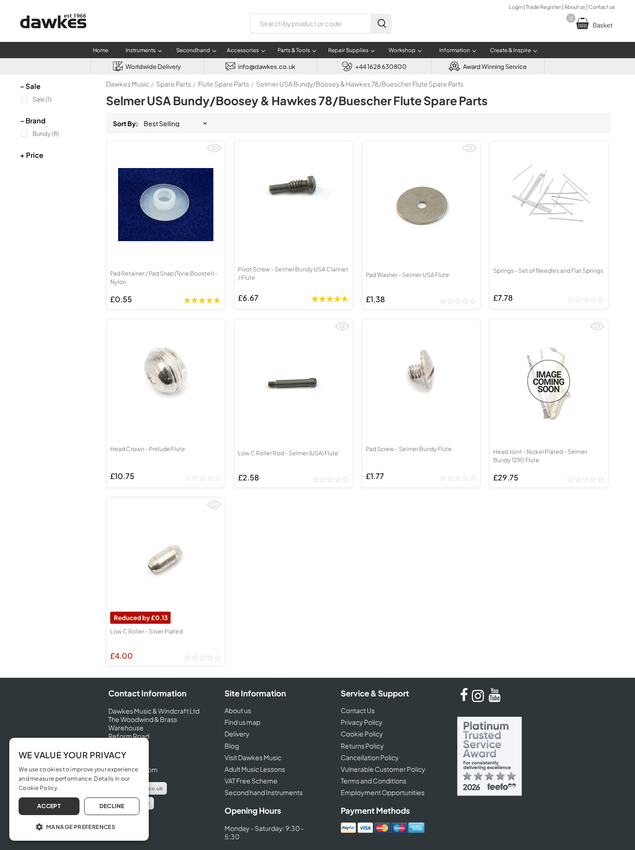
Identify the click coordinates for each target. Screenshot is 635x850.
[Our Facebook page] (464, 699)
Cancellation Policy (370, 757)
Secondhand (193, 50)
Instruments (141, 50)
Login (516, 7)
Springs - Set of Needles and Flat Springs (548, 270)
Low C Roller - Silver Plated (146, 631)
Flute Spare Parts (223, 84)
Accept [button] (49, 806)
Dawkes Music (127, 84)
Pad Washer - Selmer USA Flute (407, 274)
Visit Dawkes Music (253, 757)
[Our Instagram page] (479, 699)
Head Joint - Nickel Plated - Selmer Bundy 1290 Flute (540, 456)
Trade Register (543, 7)
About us (574, 7)
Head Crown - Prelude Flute (147, 448)
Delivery (237, 733)
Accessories (243, 50)
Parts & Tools (294, 50)
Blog (232, 746)
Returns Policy (362, 746)
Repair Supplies (348, 50)
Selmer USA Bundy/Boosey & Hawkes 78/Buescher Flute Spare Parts (359, 84)
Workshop (402, 50)
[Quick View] (214, 152)
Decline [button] (112, 806)
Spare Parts (173, 84)
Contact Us (358, 710)
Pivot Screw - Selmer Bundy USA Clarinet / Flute (293, 273)
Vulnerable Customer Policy (383, 769)
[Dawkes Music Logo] (53, 34)
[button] (79, 826)
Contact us (602, 7)
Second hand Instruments (264, 792)
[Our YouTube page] (495, 699)
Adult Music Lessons (255, 769)
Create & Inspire (510, 50)
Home (100, 50)
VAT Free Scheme (251, 780)
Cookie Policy (362, 733)
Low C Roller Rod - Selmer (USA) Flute (288, 453)
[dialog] (79, 789)
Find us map (242, 722)
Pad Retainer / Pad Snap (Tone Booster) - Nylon (164, 277)
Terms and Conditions (373, 780)
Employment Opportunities (382, 792)
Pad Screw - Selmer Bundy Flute (409, 448)
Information (454, 50)
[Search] (380, 23)
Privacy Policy (362, 722)
